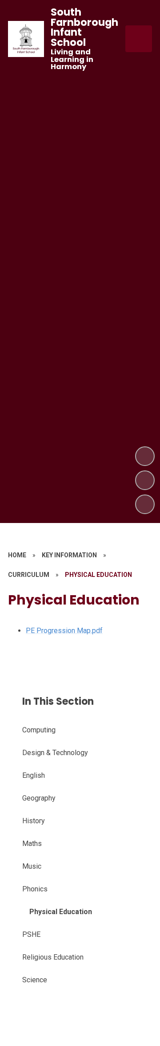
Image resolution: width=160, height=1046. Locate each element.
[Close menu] (138, 38)
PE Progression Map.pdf (64, 630)
